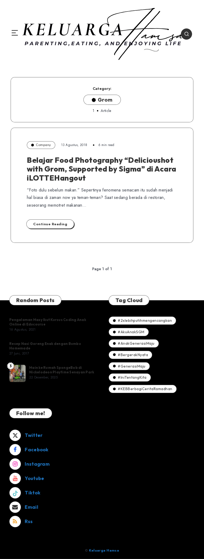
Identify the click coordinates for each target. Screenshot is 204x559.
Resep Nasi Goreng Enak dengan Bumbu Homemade (45, 346)
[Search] (186, 34)
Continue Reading (50, 224)
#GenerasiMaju (132, 366)
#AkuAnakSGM (131, 331)
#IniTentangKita (132, 377)
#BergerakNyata (133, 354)
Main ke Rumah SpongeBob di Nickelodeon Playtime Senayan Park (61, 369)
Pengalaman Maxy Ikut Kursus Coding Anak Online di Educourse (47, 322)
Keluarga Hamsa (104, 550)
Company (43, 145)
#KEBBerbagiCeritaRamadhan (145, 388)
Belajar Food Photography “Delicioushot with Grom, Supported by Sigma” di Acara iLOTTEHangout (101, 168)
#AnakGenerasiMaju (136, 343)
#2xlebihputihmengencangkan (145, 320)
